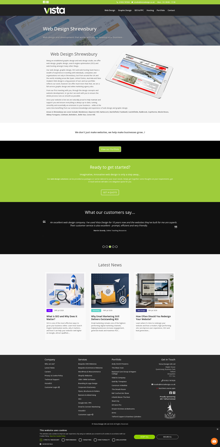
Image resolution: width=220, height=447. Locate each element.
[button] (85, 444)
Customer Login (51, 387)
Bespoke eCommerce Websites (90, 368)
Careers (48, 372)
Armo (114, 413)
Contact (171, 10)
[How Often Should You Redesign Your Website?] (154, 291)
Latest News (50, 368)
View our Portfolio (110, 149)
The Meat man (118, 368)
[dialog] (110, 437)
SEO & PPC (139, 10)
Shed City (115, 401)
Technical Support (52, 379)
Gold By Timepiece (119, 381)
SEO (79, 399)
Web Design (110, 10)
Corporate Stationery (87, 387)
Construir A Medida (119, 385)
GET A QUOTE (110, 192)
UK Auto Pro (116, 405)
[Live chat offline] (214, 441)
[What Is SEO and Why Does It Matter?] (65, 291)
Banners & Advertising (87, 395)
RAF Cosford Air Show (120, 393)
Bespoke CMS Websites (87, 364)
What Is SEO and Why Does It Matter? (62, 318)
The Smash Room (119, 389)
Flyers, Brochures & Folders (89, 391)
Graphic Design (125, 10)
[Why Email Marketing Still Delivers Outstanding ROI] (110, 291)
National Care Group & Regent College (124, 373)
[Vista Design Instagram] (47, 2)
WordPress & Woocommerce (89, 372)
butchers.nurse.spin (165, 388)
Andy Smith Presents (120, 364)
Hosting (150, 10)
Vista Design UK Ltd (167, 364)
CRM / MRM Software (86, 379)
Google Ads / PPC (85, 403)
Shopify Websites (85, 375)
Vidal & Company (118, 378)
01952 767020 (124, 2)
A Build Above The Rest (121, 397)
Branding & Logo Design (87, 383)
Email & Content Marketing (89, 407)
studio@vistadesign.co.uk (144, 2)
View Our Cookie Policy (57, 436)
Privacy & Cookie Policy (54, 375)
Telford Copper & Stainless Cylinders (126, 416)
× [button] (217, 429)
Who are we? (50, 364)
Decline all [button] (167, 437)
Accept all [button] (144, 437)
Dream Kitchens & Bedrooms (123, 409)
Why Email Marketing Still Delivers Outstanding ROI (105, 318)
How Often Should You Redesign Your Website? (153, 318)
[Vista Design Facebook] (44, 2)
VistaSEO (48, 383)
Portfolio (161, 10)
